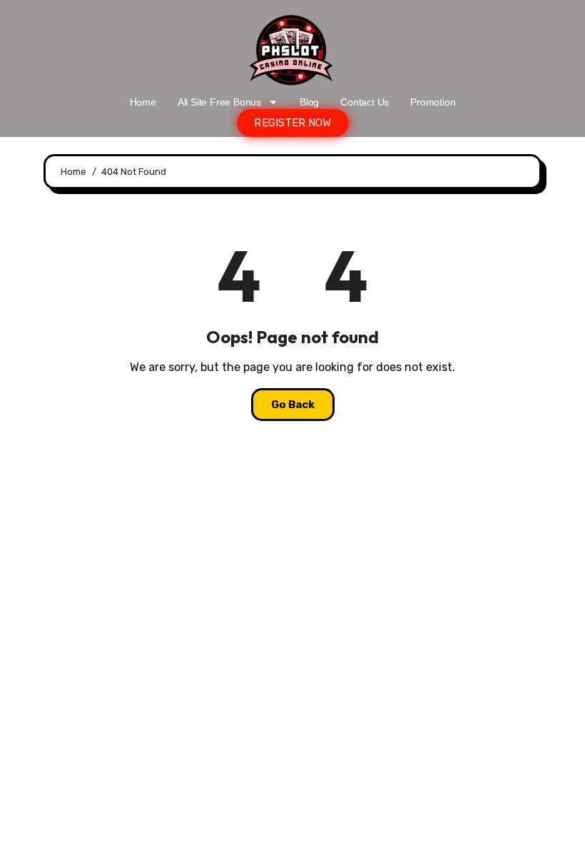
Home (143, 102)
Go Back (293, 404)
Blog (309, 102)
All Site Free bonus (219, 102)
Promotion (432, 102)
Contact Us (364, 102)
